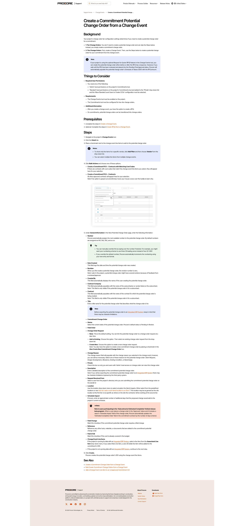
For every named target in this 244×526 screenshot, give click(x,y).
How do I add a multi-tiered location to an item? (114, 390)
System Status (141, 496)
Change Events (100, 12)
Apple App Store (158, 493)
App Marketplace (142, 498)
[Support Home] (72, 3)
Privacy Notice (90, 510)
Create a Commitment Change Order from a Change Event (105, 465)
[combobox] (99, 3)
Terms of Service (100, 510)
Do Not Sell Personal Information (115, 510)
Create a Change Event (108, 124)
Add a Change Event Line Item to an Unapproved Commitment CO (108, 470)
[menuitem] (129, 3)
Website (140, 493)
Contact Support (142, 501)
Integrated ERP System (135, 312)
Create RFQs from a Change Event (118, 127)
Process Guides (143, 3)
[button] (129, 3)
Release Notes (165, 3)
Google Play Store (158, 496)
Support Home (88, 12)
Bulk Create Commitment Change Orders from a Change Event (106, 467)
